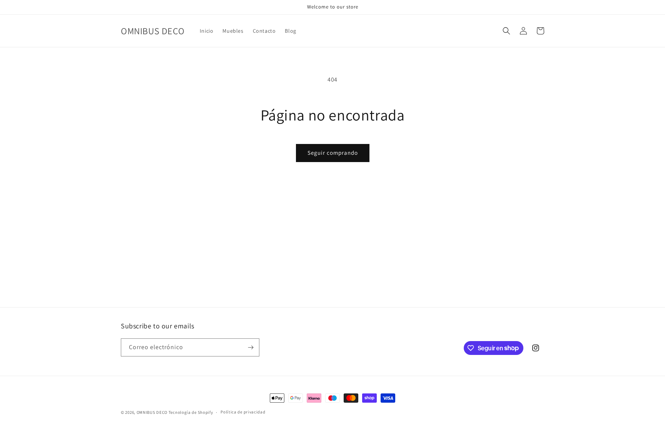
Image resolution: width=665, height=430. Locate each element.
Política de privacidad (243, 412)
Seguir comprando (332, 152)
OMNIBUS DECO (152, 412)
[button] (506, 30)
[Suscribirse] (250, 347)
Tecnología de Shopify (191, 412)
